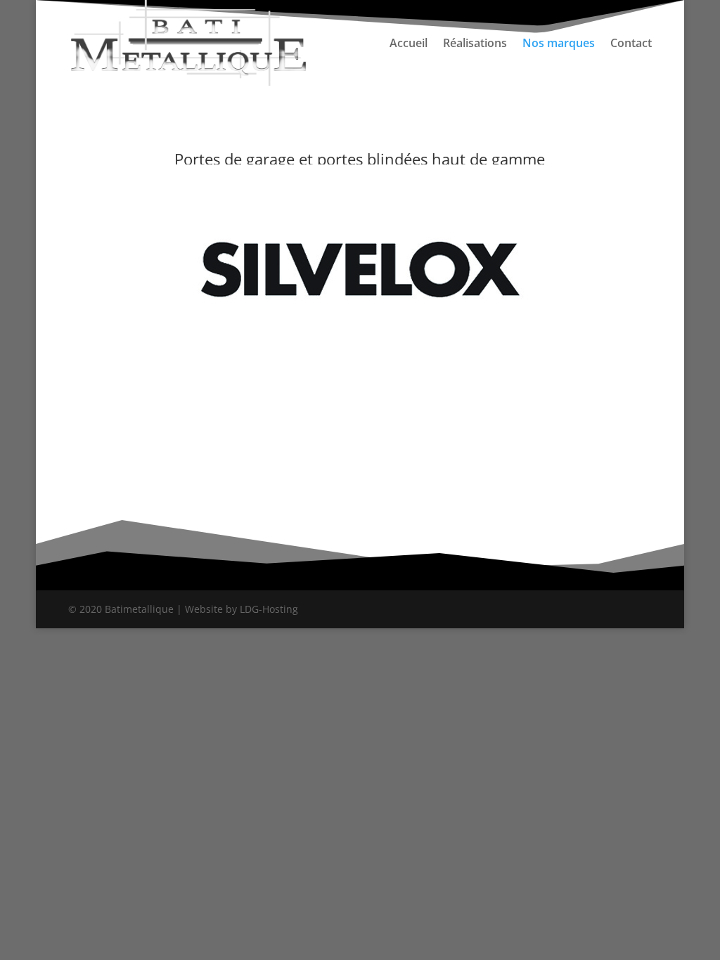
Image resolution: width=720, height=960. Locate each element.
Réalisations (475, 44)
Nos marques (558, 44)
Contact (631, 44)
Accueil (409, 44)
